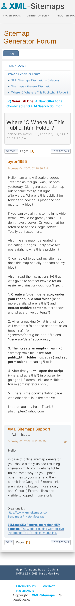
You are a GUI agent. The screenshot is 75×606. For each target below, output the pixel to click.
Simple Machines (49, 573)
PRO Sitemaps (12, 15)
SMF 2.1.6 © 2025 (26, 573)
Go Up (9, 542)
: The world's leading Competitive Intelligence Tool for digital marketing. (36, 528)
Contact (49, 586)
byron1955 (17, 161)
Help (19, 569)
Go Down (11, 151)
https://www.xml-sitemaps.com (28, 512)
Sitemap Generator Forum (29, 37)
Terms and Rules (34, 569)
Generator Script (39, 15)
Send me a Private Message (26, 516)
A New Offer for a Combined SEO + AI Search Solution (34, 103)
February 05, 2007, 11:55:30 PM (27, 441)
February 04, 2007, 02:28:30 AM (28, 168)
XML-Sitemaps (43, 595)
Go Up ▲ (53, 569)
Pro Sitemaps (25, 590)
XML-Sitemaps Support (29, 429)
